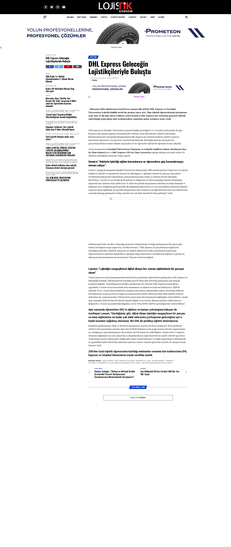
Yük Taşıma (73, 162)
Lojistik (104, 17)
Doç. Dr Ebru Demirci (156, 361)
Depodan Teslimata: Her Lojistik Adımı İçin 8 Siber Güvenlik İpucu (60, 128)
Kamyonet (73, 160)
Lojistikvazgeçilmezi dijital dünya (157, 363)
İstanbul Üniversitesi (98, 363)
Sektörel (143, 17)
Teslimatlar (69, 123)
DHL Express (108, 361)
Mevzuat (55, 112)
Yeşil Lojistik (69, 112)
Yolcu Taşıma (63, 162)
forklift (170, 361)
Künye (153, 17)
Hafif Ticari (81, 17)
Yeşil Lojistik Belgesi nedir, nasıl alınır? (60, 137)
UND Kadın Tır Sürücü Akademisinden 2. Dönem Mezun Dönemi (60, 79)
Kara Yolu (76, 110)
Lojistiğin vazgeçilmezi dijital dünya (125, 363)
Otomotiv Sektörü (118, 17)
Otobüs (54, 161)
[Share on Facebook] (50, 66)
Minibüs (48, 161)
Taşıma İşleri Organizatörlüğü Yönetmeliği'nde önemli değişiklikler (61, 115)
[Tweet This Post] (59, 66)
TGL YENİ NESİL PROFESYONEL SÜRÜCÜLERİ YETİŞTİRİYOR (58, 178)
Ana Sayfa (70, 17)
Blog (47, 121)
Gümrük (61, 110)
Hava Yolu (68, 110)
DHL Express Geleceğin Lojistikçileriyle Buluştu (58, 60)
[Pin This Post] (68, 66)
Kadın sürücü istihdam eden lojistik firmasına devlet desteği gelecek (61, 166)
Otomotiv (132, 17)
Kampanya (93, 17)
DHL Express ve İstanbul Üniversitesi (131, 361)
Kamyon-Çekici (64, 160)
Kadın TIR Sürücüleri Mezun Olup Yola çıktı (60, 90)
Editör (95, 80)
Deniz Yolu (49, 110)
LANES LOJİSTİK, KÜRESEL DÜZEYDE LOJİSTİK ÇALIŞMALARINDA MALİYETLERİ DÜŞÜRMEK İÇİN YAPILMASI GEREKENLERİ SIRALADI (61, 152)
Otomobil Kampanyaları (69, 172)
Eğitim (48, 55)
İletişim (161, 17)
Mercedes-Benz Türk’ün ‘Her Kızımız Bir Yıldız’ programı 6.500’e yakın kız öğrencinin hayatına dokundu (61, 102)
